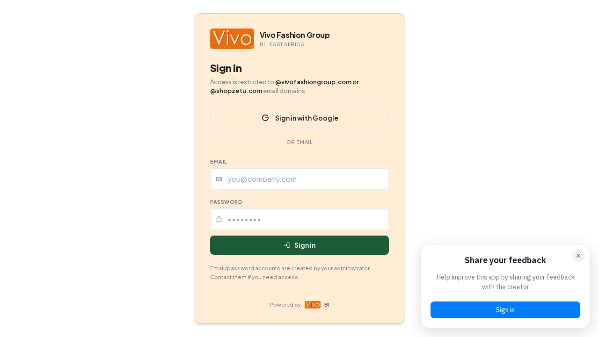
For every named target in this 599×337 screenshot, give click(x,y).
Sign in (304, 245)
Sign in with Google (306, 118)
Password (226, 202)
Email (218, 161)
